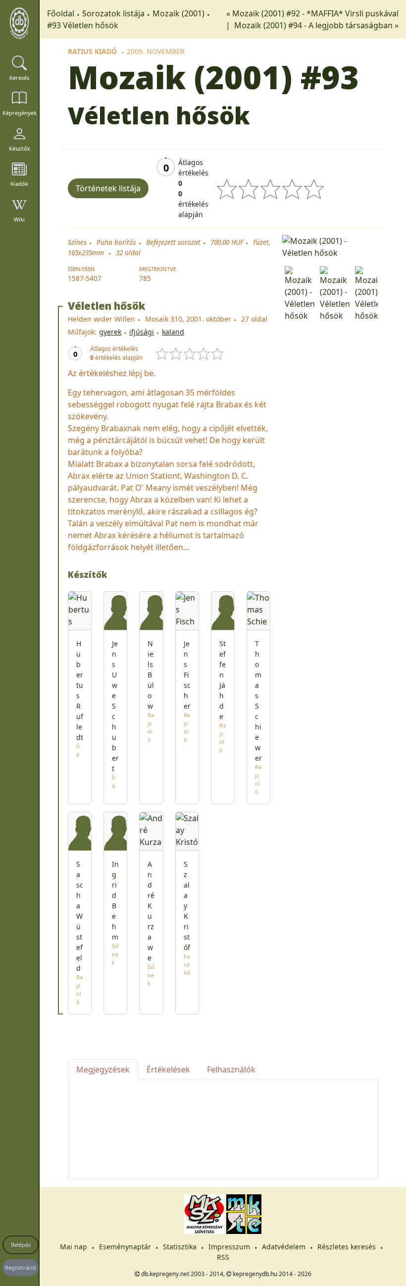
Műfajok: (82, 331)
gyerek (110, 331)
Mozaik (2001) (178, 13)
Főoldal (60, 13)
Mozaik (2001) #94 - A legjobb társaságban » (316, 25)
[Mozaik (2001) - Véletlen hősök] (330, 245)
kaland (173, 331)
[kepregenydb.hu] (19, 23)
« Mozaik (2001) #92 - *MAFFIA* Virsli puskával (312, 13)
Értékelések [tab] (168, 1069)
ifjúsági (141, 331)
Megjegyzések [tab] (103, 1069)
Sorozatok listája (113, 13)
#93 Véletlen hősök (82, 25)
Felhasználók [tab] (231, 1069)
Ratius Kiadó (92, 51)
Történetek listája (108, 188)
